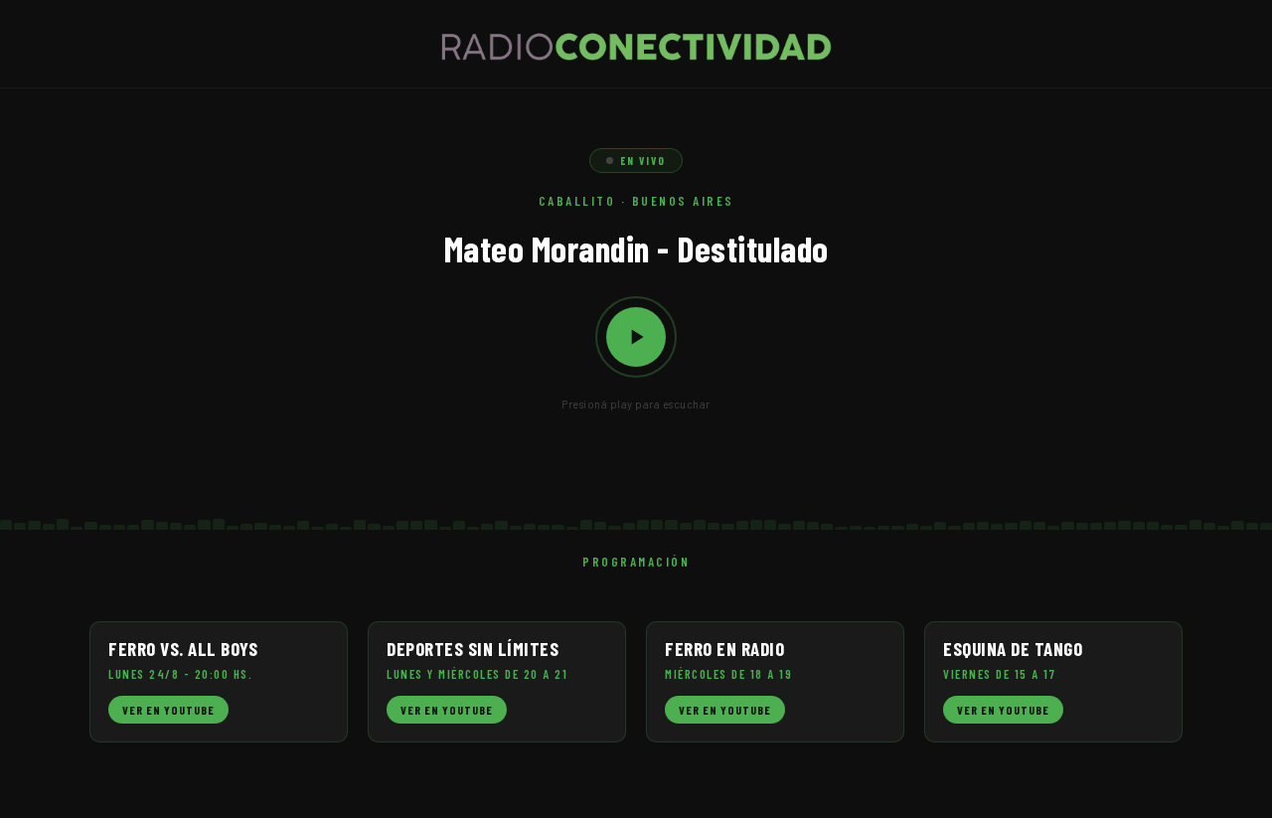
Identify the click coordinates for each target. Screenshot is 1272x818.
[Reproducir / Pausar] (636, 337)
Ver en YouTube (168, 710)
